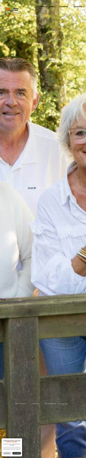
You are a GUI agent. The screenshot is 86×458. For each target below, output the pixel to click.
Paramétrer (7, 453)
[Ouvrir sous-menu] (46, 6)
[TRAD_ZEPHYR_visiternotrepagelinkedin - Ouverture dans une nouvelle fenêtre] (59, 2)
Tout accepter (16, 453)
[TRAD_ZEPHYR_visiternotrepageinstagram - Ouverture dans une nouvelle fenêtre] (56, 2)
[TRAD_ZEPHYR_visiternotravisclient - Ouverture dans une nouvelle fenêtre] (71, 2)
